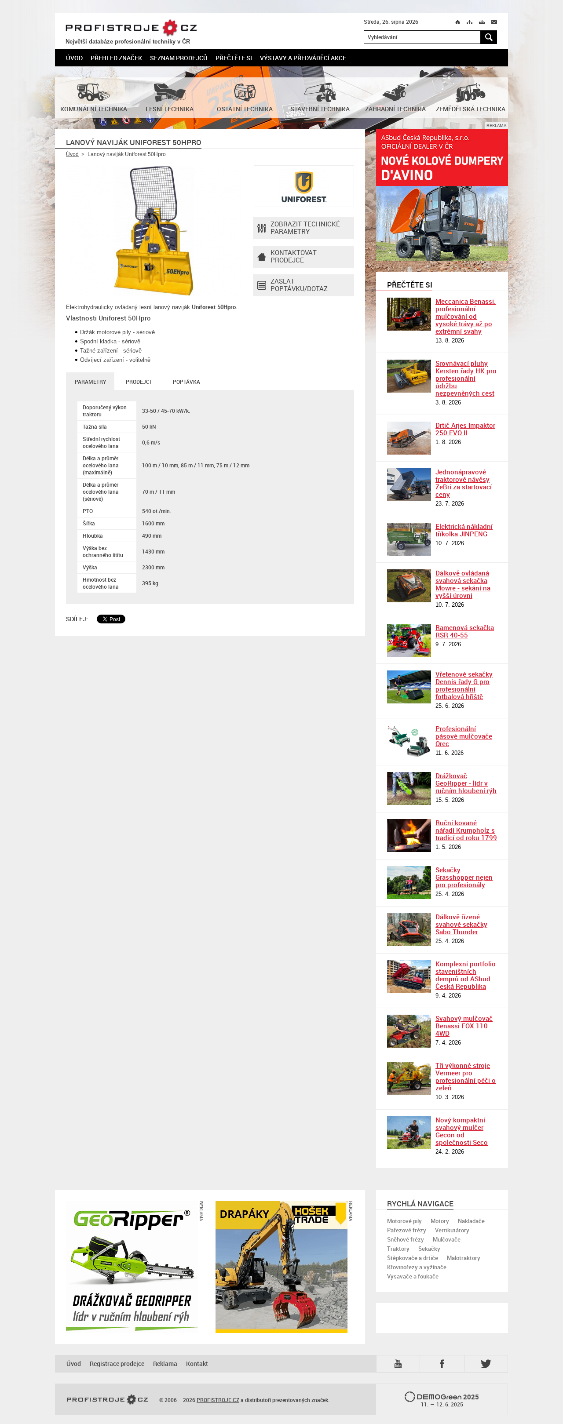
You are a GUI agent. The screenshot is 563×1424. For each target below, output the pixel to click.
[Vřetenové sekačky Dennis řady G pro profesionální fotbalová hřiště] (409, 686)
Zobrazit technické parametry (305, 227)
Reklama (165, 1363)
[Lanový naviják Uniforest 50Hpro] (154, 231)
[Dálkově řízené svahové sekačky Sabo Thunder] (409, 929)
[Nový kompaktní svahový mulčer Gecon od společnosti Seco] (409, 1132)
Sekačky (429, 1249)
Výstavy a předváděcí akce (303, 58)
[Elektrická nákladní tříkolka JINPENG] (409, 539)
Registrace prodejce (117, 1363)
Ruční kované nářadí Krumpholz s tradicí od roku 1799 (466, 830)
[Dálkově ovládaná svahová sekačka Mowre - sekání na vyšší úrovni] (409, 585)
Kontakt (197, 1363)
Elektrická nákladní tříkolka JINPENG (464, 530)
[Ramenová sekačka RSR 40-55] (409, 640)
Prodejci (138, 381)
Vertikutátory (452, 1230)
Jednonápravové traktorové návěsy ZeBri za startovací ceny (463, 483)
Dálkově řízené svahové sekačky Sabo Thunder (461, 924)
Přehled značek (116, 58)
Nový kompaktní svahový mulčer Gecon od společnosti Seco (461, 1131)
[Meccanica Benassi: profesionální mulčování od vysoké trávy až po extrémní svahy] (409, 314)
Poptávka (186, 381)
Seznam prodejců (179, 58)
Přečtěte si (234, 58)
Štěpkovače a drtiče (412, 1258)
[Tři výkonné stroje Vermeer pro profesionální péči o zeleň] (409, 1078)
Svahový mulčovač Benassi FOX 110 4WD (464, 1026)
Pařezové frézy (406, 1230)
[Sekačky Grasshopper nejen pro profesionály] (409, 882)
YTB (400, 1363)
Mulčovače (447, 1239)
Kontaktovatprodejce (294, 256)
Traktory (398, 1249)
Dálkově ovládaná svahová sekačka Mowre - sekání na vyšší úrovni (462, 584)
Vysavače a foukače (413, 1276)
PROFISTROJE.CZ (131, 28)
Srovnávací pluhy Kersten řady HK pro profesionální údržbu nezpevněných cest (466, 378)
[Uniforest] (304, 186)
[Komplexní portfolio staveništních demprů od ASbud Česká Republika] (409, 976)
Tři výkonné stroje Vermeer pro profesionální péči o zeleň (465, 1076)
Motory (440, 1221)
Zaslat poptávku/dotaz (299, 285)
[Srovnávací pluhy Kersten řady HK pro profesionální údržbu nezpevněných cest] (409, 376)
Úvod (74, 58)
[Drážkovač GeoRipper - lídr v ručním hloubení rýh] (409, 788)
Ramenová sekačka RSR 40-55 (464, 631)
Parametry (90, 381)
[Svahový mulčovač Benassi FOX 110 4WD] (409, 1031)
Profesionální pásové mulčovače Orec (463, 736)
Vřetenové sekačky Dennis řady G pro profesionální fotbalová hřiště (464, 685)
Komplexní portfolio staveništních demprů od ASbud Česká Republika (465, 975)
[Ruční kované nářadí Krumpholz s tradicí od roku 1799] (409, 835)
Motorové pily (404, 1221)
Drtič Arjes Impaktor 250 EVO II (465, 429)
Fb (443, 1363)
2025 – (450, 1400)
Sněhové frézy (405, 1239)
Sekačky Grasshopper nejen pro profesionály (464, 877)
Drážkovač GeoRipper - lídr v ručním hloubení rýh (466, 783)
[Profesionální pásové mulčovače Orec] (409, 741)
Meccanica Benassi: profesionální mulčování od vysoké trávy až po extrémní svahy (465, 316)
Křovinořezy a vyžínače (416, 1267)
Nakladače (471, 1221)
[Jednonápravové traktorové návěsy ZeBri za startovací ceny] (409, 484)
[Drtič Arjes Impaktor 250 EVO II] (409, 438)
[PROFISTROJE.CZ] (107, 1400)
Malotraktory (463, 1258)
